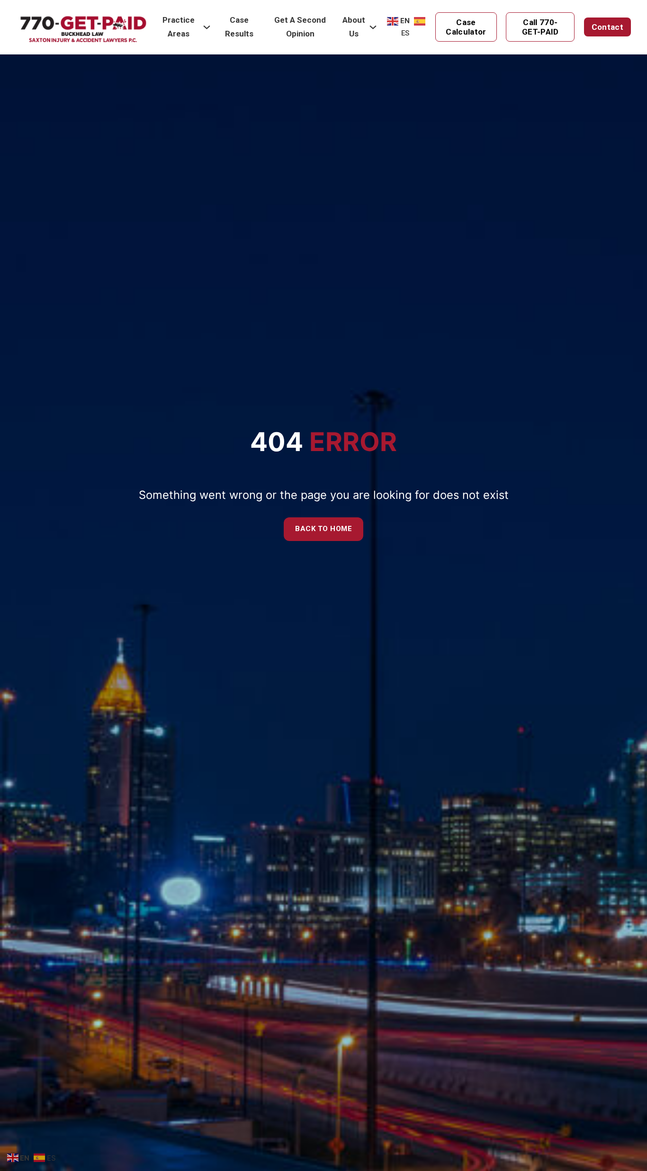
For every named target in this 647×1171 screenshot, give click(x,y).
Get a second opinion (300, 26)
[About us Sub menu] (373, 27)
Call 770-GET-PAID (540, 27)
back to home (323, 528)
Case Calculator (466, 27)
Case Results (239, 26)
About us (353, 26)
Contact (607, 27)
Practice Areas (178, 26)
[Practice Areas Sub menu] (207, 27)
